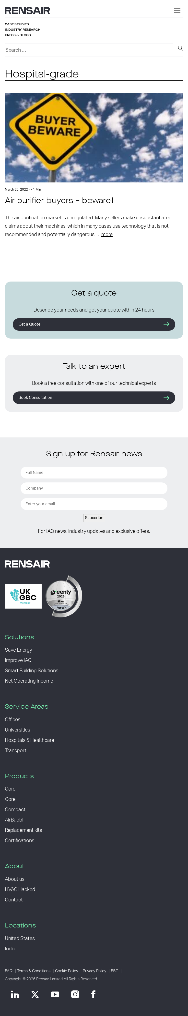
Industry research (22, 30)
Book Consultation (35, 398)
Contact (14, 899)
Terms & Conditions (33, 971)
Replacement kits (23, 830)
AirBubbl (14, 820)
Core (10, 799)
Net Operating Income (29, 681)
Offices (12, 719)
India (10, 948)
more (107, 234)
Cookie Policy (66, 971)
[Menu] (177, 10)
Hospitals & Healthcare (29, 740)
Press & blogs (18, 35)
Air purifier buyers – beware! (59, 201)
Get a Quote (29, 324)
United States (20, 938)
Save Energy (18, 650)
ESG (114, 971)
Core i (11, 789)
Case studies (17, 24)
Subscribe (94, 518)
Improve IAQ (18, 660)
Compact (15, 809)
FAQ (8, 971)
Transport (15, 750)
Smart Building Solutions (31, 670)
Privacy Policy (94, 971)
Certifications (19, 840)
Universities (17, 730)
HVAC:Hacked (20, 889)
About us (14, 879)
